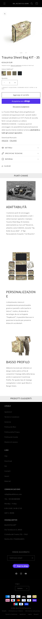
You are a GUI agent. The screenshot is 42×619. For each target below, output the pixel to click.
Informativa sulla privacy (32, 611)
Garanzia (7, 422)
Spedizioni (8, 412)
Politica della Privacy (11, 432)
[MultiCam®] (4, 73)
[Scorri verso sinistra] (16, 52)
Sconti (6, 476)
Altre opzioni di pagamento (21, 106)
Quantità (4, 78)
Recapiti (36, 614)
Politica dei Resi (10, 427)
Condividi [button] (7, 166)
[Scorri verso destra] (26, 52)
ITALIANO (13, 140)
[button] (4, 3)
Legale (30, 614)
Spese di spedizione (16, 65)
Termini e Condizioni (11, 417)
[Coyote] (9, 73)
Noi (5, 466)
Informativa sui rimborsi (16, 611)
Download (8, 461)
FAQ (5, 456)
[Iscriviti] (32, 558)
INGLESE (5, 140)
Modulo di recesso (11, 442)
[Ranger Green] (14, 73)
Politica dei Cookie (11, 437)
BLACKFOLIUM (20, 608)
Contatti (7, 471)
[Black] (20, 73)
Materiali (7, 481)
